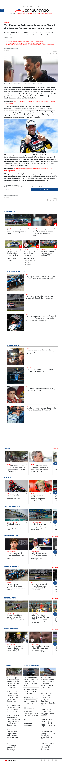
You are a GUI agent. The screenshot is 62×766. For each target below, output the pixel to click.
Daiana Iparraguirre (12, 49)
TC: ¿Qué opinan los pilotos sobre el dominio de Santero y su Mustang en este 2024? (28, 170)
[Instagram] (35, 6)
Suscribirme (44, 190)
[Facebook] (23, 6)
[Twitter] (27, 6)
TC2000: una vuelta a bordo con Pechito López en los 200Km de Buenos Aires (29, 102)
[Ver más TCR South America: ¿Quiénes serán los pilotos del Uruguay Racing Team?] (16, 515)
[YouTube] (31, 6)
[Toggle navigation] (2, 10)
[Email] (38, 6)
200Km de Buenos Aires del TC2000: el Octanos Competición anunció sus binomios (30, 45)
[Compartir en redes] (28, 228)
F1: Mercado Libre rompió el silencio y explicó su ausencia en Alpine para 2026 (35, 13)
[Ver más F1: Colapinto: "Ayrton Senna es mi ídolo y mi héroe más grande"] (15, 394)
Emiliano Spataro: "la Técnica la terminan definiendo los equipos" (25, 43)
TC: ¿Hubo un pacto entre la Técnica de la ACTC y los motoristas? (25, 42)
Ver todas (55, 448)
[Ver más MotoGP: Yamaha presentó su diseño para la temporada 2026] (16, 486)
